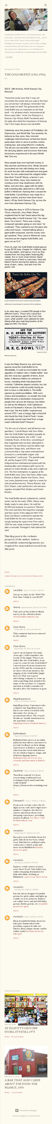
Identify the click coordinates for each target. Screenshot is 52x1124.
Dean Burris (19, 627)
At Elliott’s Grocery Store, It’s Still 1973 (21, 1030)
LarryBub (18, 590)
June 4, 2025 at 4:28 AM (35, 801)
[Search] (45, 4)
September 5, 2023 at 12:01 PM (34, 607)
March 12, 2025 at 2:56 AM (25, 701)
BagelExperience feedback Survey (29, 723)
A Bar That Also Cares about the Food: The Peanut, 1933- (22, 1083)
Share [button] (7, 572)
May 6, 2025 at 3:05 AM (34, 771)
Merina (16, 607)
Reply (16, 601)
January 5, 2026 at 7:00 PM (26, 862)
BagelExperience (21, 699)
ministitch (18, 830)
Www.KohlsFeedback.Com (25, 616)
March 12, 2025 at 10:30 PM (25, 736)
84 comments (17, 1037)
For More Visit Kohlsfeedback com (29, 819)
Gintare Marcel (34, 1116)
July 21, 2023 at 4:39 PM (34, 590)
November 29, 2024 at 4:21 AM (27, 649)
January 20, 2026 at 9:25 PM (26, 889)
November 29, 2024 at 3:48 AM (27, 629)
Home (9, 57)
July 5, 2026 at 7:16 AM (33, 917)
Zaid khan (18, 770)
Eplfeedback (19, 733)
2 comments (17, 1092)
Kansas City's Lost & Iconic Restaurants (27, 576)
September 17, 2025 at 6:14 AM (27, 833)
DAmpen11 (18, 800)
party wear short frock (36, 877)
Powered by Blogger (28, 1110)
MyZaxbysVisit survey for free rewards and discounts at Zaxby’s (29, 759)
